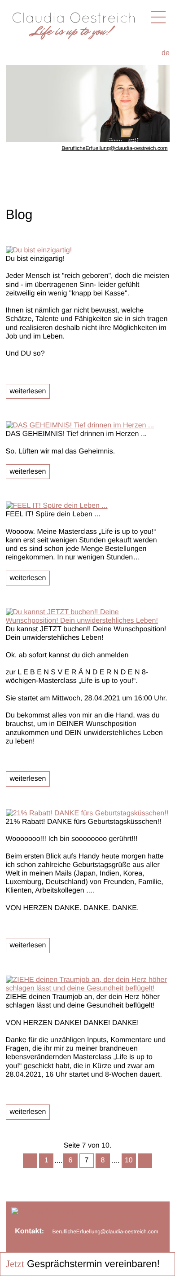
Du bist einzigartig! (35, 259)
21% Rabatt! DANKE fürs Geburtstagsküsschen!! (84, 822)
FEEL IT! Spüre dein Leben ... (53, 514)
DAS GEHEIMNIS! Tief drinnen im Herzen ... (76, 434)
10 (129, 1160)
